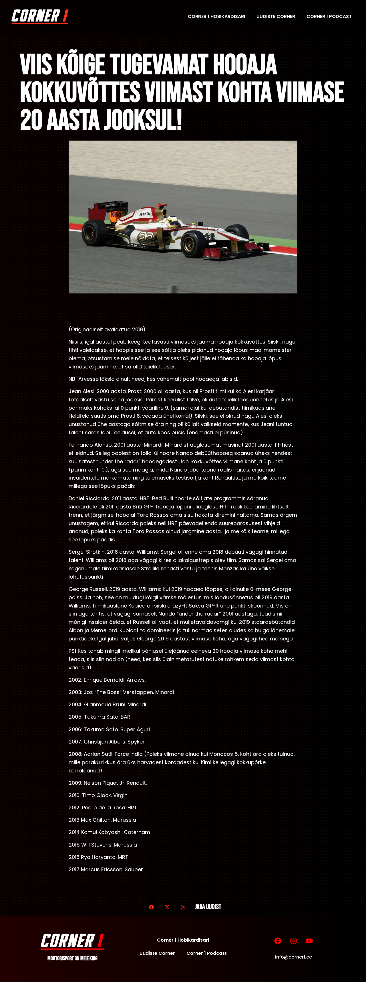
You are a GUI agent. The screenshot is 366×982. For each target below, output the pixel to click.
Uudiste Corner (275, 16)
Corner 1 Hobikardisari (216, 16)
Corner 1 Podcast (329, 16)
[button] (151, 907)
